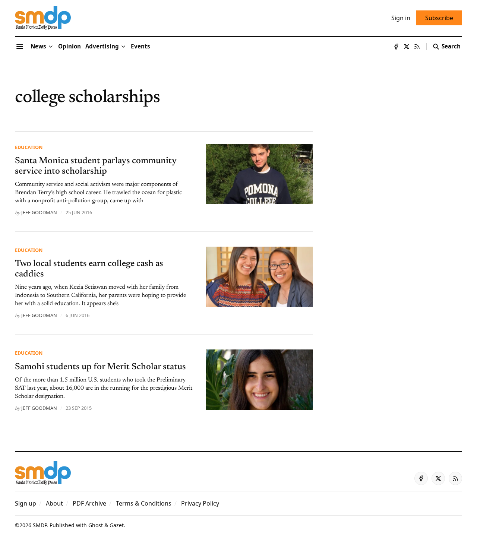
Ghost (95, 525)
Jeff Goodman (39, 212)
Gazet (117, 525)
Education (28, 147)
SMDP (40, 525)
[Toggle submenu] (51, 47)
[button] (102, 46)
